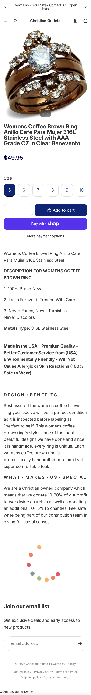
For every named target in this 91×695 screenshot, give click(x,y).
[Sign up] (80, 643)
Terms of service (67, 671)
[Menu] (5, 20)
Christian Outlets (37, 664)
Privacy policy (43, 671)
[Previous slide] (5, 7)
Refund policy (22, 671)
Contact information (57, 677)
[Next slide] (86, 7)
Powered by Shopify (62, 664)
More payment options (45, 236)
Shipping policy (31, 677)
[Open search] (15, 21)
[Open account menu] (75, 21)
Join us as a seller (17, 691)
